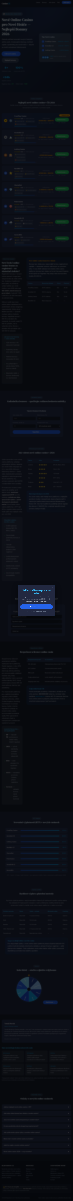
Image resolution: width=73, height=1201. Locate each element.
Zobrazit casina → (36, 607)
